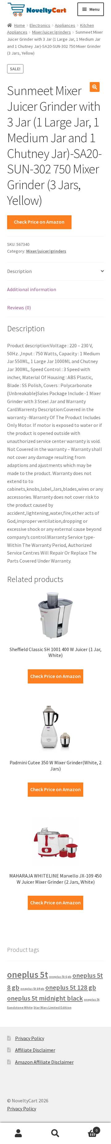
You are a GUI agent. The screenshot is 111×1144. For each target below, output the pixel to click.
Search (55, 1133)
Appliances (65, 25)
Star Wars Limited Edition (53, 1008)
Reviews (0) (19, 307)
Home (19, 25)
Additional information (31, 289)
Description (19, 271)
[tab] (55, 271)
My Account (18, 1133)
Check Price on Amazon (39, 222)
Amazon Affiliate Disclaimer (44, 1062)
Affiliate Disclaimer (35, 1050)
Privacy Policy (29, 1038)
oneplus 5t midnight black (45, 998)
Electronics (40, 25)
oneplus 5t (27, 974)
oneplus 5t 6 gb (60, 977)
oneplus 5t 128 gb (70, 987)
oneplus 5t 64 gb (32, 989)
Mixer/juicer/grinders (51, 32)
